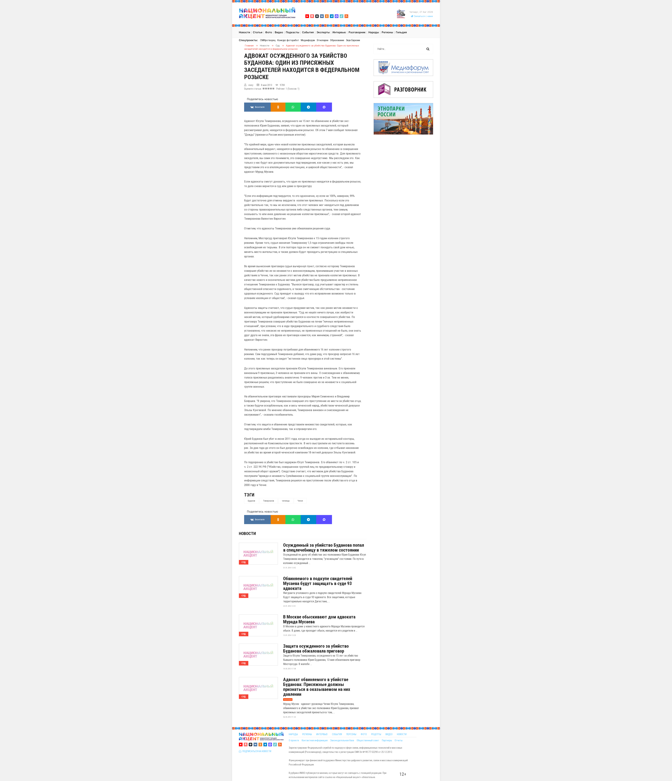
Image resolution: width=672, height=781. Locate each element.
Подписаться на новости (256, 751)
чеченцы (286, 501)
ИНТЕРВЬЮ (322, 734)
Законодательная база (342, 740)
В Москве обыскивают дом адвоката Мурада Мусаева (319, 619)
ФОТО (364, 734)
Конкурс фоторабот (288, 40)
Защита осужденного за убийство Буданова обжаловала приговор (316, 648)
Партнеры (387, 740)
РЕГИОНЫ (307, 734)
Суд (243, 562)
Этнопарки (322, 40)
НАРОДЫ (293, 734)
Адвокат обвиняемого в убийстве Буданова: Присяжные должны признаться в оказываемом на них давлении (316, 687)
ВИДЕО (389, 734)
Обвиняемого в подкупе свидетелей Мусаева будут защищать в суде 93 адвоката (317, 583)
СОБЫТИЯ (337, 734)
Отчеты (398, 740)
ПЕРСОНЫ (351, 734)
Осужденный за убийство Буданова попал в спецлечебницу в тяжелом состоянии (323, 547)
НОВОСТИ (402, 734)
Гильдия (401, 32)
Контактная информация (315, 740)
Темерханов (268, 501)
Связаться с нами (423, 16)
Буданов (251, 501)
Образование (337, 40)
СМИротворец (268, 40)
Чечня (300, 501)
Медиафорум (308, 40)
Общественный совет (368, 740)
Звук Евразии (353, 40)
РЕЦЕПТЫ (376, 734)
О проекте (294, 740)
